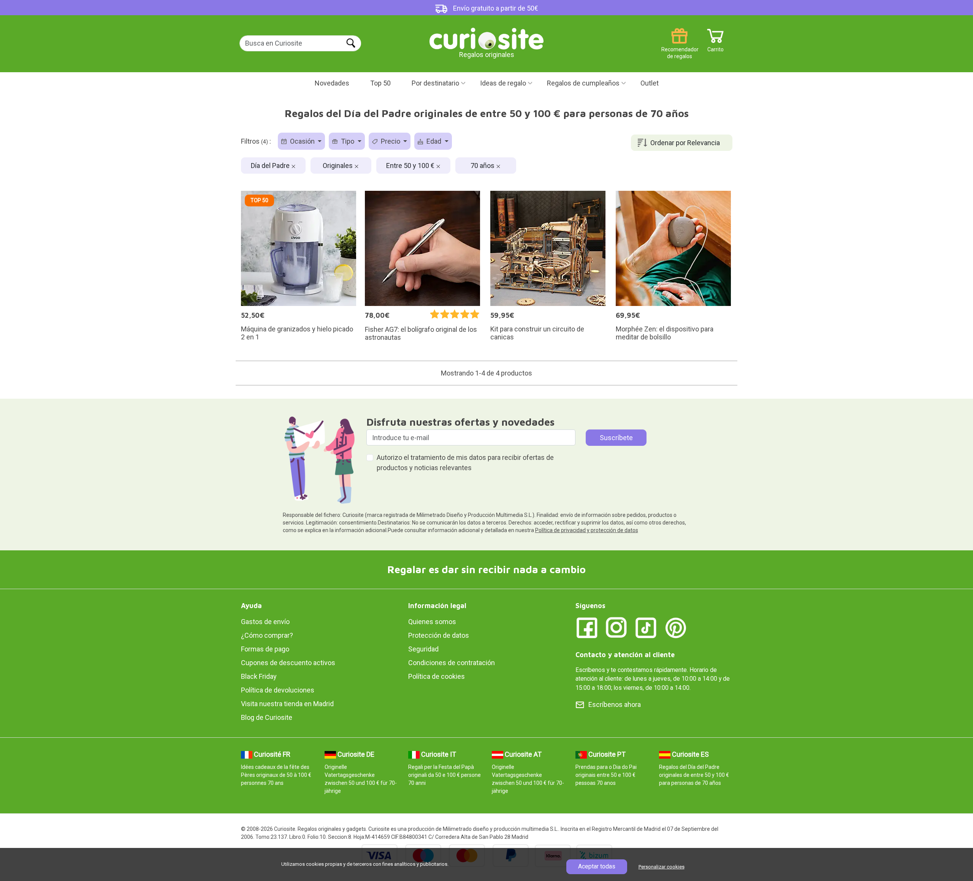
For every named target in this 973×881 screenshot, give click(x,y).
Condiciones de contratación (451, 663)
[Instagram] (616, 627)
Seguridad (423, 649)
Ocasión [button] (302, 141)
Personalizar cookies (662, 867)
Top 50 (380, 83)
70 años (483, 166)
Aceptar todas (596, 866)
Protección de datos (438, 635)
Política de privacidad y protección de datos (586, 530)
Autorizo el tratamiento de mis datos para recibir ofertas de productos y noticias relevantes (465, 462)
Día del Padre (271, 166)
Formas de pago (265, 649)
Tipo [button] (347, 141)
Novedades (332, 83)
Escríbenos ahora (614, 704)
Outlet (649, 83)
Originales (338, 166)
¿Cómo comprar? (267, 635)
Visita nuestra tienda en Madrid (287, 704)
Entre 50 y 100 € (411, 166)
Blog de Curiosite (266, 717)
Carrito (715, 46)
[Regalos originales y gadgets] (486, 38)
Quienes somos (432, 622)
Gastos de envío (265, 622)
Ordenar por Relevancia (685, 143)
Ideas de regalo (503, 83)
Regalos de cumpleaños (583, 83)
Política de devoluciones (277, 690)
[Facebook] (586, 627)
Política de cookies (436, 676)
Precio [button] (390, 141)
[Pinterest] (675, 627)
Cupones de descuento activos (288, 663)
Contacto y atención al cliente (625, 655)
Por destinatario (435, 83)
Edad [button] (434, 141)
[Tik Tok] (646, 627)
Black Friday (259, 676)
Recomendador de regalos (679, 46)
